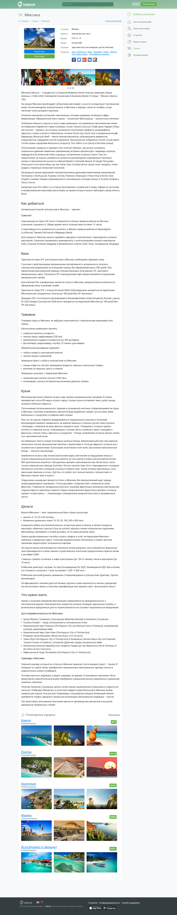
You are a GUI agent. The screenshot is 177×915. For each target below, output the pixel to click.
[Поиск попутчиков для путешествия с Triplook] (27, 4)
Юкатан (26, 752)
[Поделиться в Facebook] (74, 60)
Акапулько (28, 783)
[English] (37, 902)
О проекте (93, 903)
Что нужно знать (80, 54)
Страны (35, 21)
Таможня (97, 52)
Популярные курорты (99, 54)
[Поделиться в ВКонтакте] (90, 60)
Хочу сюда (39, 56)
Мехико (26, 815)
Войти (136, 4)
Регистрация (149, 4)
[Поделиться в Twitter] (79, 60)
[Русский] (42, 902)
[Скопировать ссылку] (95, 60)
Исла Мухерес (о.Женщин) (39, 847)
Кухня (106, 52)
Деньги (113, 52)
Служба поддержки (131, 903)
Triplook (48, 906)
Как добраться (79, 52)
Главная (24, 21)
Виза (90, 52)
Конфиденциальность (109, 903)
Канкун (26, 720)
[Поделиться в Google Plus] (84, 60)
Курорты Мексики (114, 21)
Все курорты (114, 715)
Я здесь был (39, 51)
